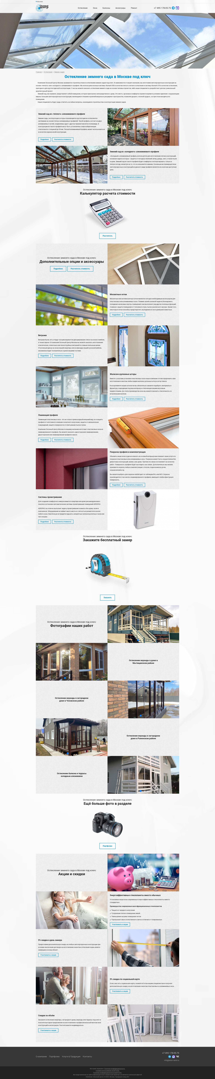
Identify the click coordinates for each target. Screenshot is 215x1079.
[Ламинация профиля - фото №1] (143, 427)
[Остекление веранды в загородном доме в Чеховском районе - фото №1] (143, 699)
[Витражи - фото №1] (143, 345)
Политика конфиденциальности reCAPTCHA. (107, 1073)
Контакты (87, 1056)
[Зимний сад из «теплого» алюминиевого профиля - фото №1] (143, 127)
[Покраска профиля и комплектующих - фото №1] (72, 468)
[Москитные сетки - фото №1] (72, 304)
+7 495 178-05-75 (162, 8)
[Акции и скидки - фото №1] (143, 872)
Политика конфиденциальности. (114, 1068)
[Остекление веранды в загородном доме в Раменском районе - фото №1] (72, 737)
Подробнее (58, 269)
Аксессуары (120, 8)
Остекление (82, 8)
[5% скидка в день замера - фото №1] (143, 948)
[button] (138, 640)
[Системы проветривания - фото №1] (143, 509)
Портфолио (107, 846)
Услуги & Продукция (71, 1056)
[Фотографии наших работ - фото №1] (143, 624)
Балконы (106, 8)
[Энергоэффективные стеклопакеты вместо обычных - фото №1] (72, 910)
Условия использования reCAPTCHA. (107, 1070)
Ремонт (134, 8)
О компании (41, 1056)
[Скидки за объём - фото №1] (143, 1023)
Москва (40, 1)
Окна (95, 8)
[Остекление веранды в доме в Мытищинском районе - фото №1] (72, 662)
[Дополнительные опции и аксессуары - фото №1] (143, 264)
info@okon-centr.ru (171, 1060)
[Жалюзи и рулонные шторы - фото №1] (72, 386)
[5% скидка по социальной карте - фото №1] (72, 985)
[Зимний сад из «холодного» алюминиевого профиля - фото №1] (72, 164)
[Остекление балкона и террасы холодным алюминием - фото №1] (143, 775)
